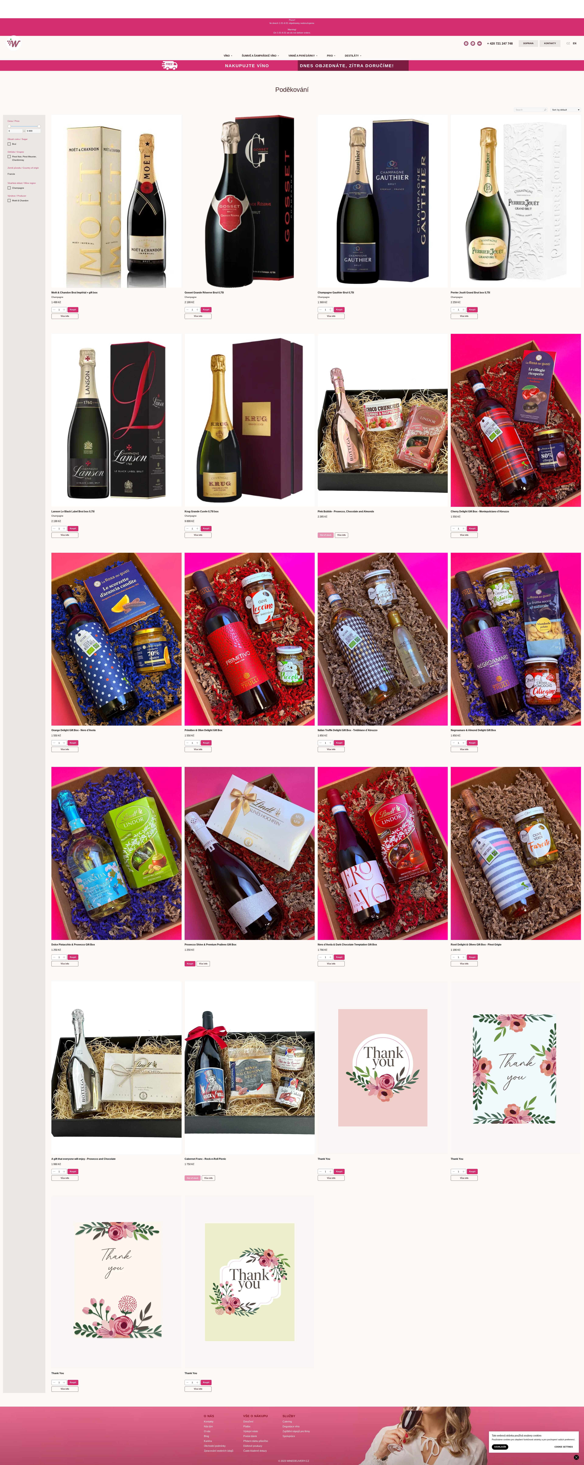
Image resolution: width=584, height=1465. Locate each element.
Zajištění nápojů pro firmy (296, 1431)
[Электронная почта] (479, 43)
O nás (207, 1431)
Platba (246, 1426)
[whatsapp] (473, 43)
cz (568, 43)
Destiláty (352, 55)
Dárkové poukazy (252, 1446)
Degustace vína (291, 1426)
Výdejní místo (250, 1431)
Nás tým (208, 1426)
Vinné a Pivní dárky (302, 55)
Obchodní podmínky (215, 1446)
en (574, 43)
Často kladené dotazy (255, 1450)
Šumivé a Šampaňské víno (259, 55)
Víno (227, 55)
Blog (206, 1436)
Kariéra (208, 1441)
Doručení (248, 1421)
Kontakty (208, 1421)
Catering (287, 1421)
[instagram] (466, 43)
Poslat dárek (250, 1436)
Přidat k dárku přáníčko (255, 1441)
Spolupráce (289, 1436)
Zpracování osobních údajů (218, 1450)
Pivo (330, 55)
